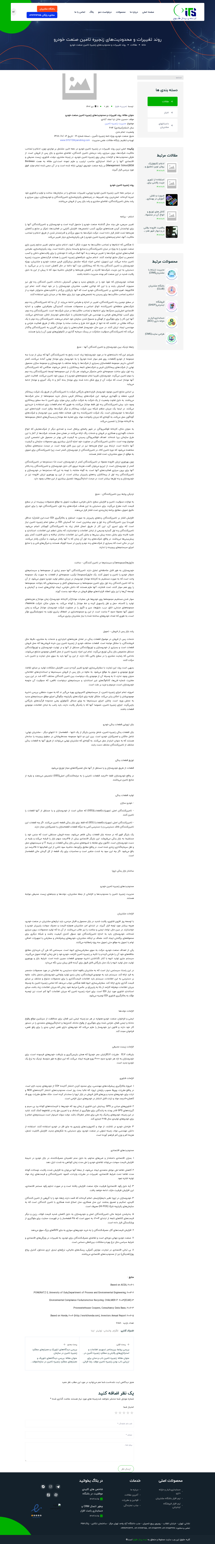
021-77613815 (140, 1528)
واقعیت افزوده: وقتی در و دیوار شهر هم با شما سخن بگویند (154, 229)
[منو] (185, 11)
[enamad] (36, 1511)
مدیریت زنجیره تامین (115, 123)
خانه (144, 44)
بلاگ (92, 12)
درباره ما (134, 12)
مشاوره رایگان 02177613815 (42, 15)
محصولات (120, 12)
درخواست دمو (105, 12)
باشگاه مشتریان (47, 8)
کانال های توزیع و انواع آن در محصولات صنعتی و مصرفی (153, 213)
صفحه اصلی (148, 12)
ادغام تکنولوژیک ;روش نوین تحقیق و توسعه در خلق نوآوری (154, 165)
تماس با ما (79, 12)
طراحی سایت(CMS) (154, 334)
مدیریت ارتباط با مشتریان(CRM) (156, 271)
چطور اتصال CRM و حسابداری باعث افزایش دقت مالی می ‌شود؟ (90, 1510)
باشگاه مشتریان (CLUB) (156, 287)
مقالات (133, 44)
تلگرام (115, 1330)
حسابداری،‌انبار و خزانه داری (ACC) (155, 319)
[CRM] (58, 1486)
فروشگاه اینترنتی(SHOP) (156, 303)
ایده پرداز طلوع (140, 1539)
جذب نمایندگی (131, 1505)
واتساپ (107, 1330)
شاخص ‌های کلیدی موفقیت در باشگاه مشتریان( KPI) (92, 1493)
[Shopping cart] (13, 12)
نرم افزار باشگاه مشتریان (168, 1498)
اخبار (166, 112)
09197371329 (127, 1528)
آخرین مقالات (131, 1495)
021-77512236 (154, 1528)
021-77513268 (168, 1528)
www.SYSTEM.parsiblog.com (75, 140)
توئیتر (99, 1330)
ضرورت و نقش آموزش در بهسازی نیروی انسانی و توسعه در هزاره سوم (154, 197)
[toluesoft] (50, 1486)
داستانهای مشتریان (164, 125)
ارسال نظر (125, 1469)
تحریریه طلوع (121, 106)
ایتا (92, 1330)
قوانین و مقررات (130, 1500)
